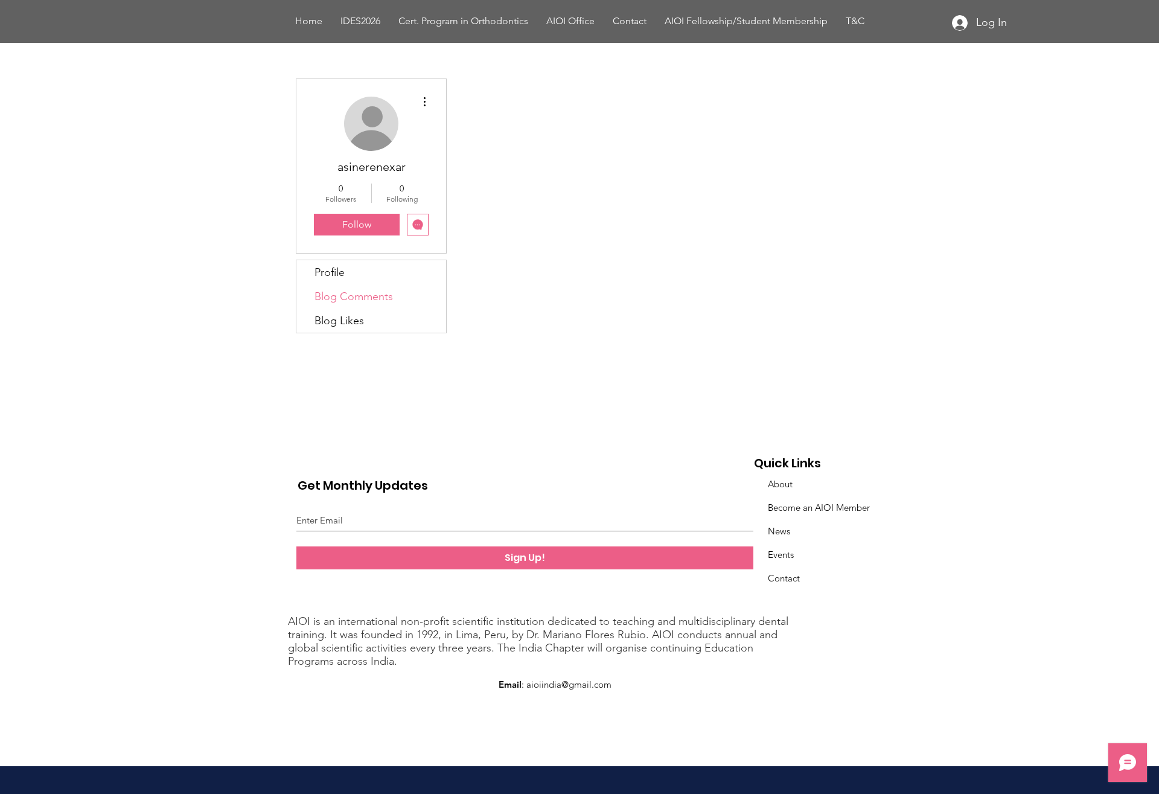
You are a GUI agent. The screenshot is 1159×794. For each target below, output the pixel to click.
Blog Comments (353, 296)
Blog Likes (339, 320)
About (780, 484)
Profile (329, 272)
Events (781, 554)
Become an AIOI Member (819, 507)
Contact (784, 578)
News (779, 531)
